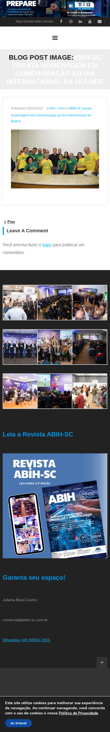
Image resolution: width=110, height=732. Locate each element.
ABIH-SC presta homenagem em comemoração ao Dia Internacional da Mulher (51, 115)
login (47, 244)
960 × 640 (57, 108)
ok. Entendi (18, 723)
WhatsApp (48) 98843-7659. (27, 640)
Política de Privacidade (78, 713)
